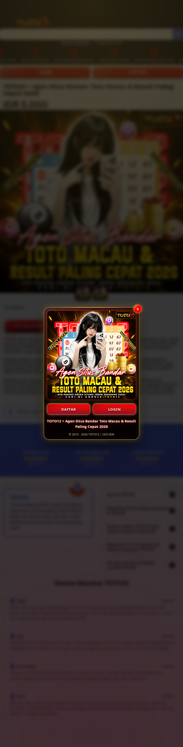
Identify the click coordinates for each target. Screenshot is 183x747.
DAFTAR (68, 409)
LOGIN (114, 409)
